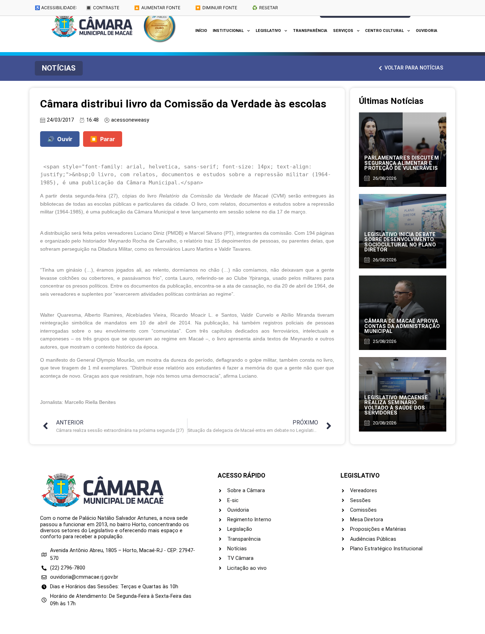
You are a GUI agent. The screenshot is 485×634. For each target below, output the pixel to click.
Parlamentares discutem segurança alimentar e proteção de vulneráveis (401, 163)
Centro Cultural (384, 30)
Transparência (310, 30)
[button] (59, 68)
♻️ (265, 7)
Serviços (343, 30)
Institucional (228, 30)
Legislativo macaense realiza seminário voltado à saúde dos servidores (396, 405)
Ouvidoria (426, 30)
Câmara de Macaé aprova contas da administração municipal (402, 326)
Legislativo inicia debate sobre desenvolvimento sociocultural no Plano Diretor (400, 242)
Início (201, 30)
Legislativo (268, 30)
